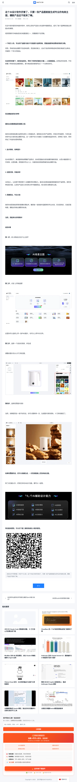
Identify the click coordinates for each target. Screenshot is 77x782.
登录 (73, 2)
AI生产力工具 (22, 574)
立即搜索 (38, 729)
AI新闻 (19, 18)
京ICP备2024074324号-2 (44, 779)
